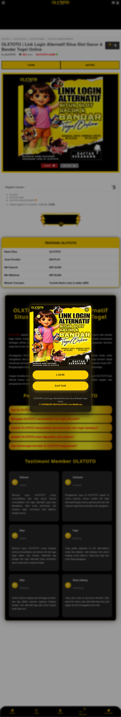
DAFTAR (60, 386)
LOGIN (60, 375)
